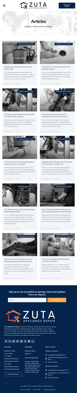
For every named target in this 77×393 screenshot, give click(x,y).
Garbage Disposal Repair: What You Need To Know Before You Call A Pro (57, 163)
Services (7, 347)
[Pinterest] (21, 341)
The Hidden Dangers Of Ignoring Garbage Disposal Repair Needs (19, 210)
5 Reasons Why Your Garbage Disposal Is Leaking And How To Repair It (19, 163)
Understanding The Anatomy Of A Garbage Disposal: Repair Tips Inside (55, 115)
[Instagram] (9, 341)
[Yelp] (25, 341)
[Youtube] (29, 341)
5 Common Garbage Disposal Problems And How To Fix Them (56, 260)
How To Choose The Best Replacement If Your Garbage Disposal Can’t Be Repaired (56, 210)
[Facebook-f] (6, 341)
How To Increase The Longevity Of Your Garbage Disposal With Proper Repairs (18, 260)
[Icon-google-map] (33, 341)
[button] (4, 6)
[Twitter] (13, 341)
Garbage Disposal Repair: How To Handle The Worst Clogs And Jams (19, 115)
